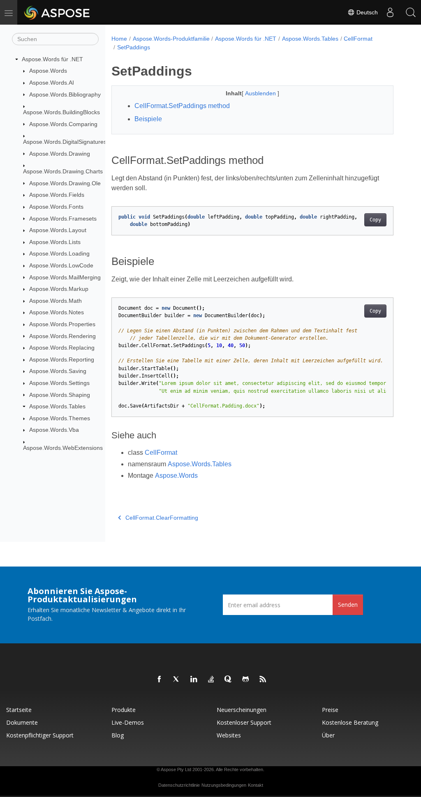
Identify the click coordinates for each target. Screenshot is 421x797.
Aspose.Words (48, 70)
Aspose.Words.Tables (57, 406)
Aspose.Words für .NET (52, 59)
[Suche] (410, 12)
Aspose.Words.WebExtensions (63, 448)
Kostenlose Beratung (350, 722)
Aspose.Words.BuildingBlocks (61, 112)
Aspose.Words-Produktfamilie (171, 38)
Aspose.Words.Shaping (59, 395)
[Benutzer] (390, 12)
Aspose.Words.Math (55, 300)
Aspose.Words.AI (51, 82)
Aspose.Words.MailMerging (65, 277)
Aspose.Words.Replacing (62, 347)
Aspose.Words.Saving (57, 371)
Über (328, 735)
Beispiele (148, 118)
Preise (330, 710)
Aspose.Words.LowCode (61, 265)
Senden (348, 604)
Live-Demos (127, 722)
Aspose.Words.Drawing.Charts (63, 171)
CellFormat (358, 38)
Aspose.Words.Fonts (56, 206)
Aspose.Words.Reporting (61, 359)
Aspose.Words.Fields (56, 194)
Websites (229, 735)
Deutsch (366, 12)
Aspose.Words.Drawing (59, 153)
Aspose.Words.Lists (55, 242)
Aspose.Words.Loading (59, 253)
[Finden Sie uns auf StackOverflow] (211, 679)
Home (119, 38)
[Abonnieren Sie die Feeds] (263, 679)
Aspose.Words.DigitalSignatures (64, 141)
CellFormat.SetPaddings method (182, 105)
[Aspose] (57, 12)
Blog (117, 735)
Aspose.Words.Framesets (63, 218)
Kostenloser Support (244, 722)
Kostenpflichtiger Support (40, 735)
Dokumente (22, 722)
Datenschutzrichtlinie (179, 785)
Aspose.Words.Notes (56, 312)
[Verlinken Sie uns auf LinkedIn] (194, 679)
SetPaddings (133, 47)
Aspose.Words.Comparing (63, 124)
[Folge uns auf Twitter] (176, 679)
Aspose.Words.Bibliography (65, 94)
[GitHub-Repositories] (246, 679)
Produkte (123, 710)
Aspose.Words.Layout (57, 230)
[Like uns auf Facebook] (159, 679)
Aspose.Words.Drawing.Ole (65, 183)
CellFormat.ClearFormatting (161, 517)
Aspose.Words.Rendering (62, 336)
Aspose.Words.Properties (62, 324)
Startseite (19, 710)
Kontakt (255, 785)
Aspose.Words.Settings (59, 383)
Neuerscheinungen (241, 710)
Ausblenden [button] (261, 93)
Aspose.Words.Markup (58, 289)
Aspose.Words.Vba (54, 429)
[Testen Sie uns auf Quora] (228, 679)
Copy (375, 220)
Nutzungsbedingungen (223, 785)
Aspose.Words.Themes (59, 418)
